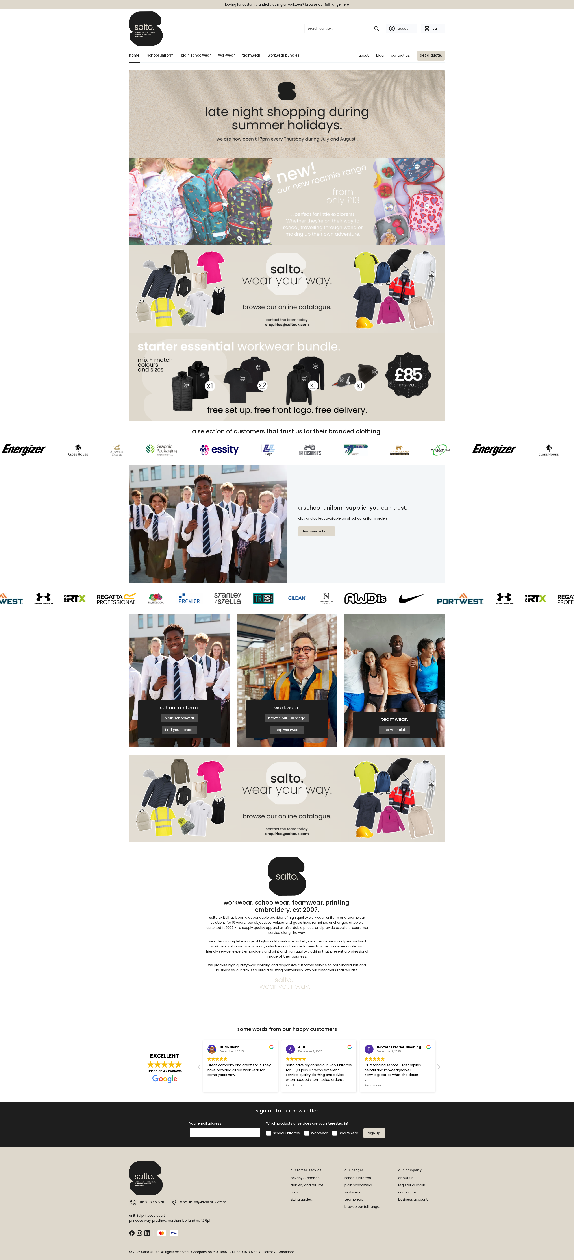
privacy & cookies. (305, 1177)
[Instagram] (139, 1232)
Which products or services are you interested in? (307, 1123)
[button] (438, 1068)
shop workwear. (287, 729)
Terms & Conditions (278, 1252)
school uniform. (160, 55)
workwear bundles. (284, 55)
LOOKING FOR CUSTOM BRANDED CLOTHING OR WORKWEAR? (287, 4)
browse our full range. (287, 718)
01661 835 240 (152, 1202)
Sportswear (348, 1133)
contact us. (400, 55)
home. (134, 55)
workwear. (226, 55)
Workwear (319, 1133)
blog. (380, 55)
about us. (406, 1177)
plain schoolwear (179, 718)
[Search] (376, 28)
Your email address (205, 1123)
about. (364, 55)
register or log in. (412, 1185)
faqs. (295, 1192)
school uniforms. (358, 1177)
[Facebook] (132, 1232)
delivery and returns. (307, 1185)
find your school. (316, 531)
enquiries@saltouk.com (202, 1202)
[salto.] (146, 28)
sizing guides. (302, 1199)
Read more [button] (215, 1086)
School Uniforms (286, 1133)
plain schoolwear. (196, 55)
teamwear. (251, 55)
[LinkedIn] (147, 1232)
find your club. (394, 729)
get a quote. (431, 55)
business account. (413, 1199)
